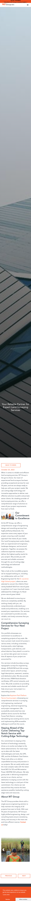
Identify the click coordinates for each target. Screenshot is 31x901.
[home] (7, 4)
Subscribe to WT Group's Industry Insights (15, 2)
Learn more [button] (6, 894)
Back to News (11, 465)
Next (24, 876)
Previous (8, 876)
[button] (28, 5)
